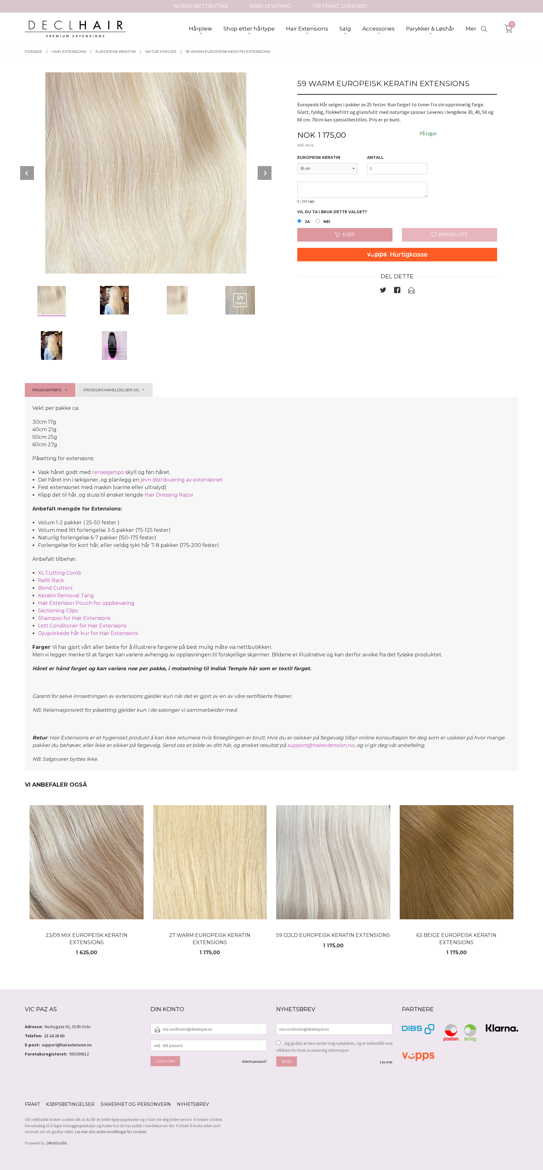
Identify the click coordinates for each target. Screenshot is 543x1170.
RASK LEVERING (270, 6)
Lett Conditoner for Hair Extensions (82, 626)
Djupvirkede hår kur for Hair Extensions (88, 633)
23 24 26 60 (54, 1036)
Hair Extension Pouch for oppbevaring (87, 603)
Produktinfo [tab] (47, 389)
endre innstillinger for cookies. (121, 1131)
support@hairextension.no (320, 745)
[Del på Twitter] (383, 291)
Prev (27, 173)
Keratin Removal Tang (66, 596)
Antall (375, 157)
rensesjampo (108, 472)
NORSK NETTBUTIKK (201, 6)
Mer (471, 28)
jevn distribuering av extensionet (182, 480)
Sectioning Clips (58, 611)
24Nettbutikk (56, 1143)
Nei (326, 221)
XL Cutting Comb (59, 573)
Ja (307, 221)
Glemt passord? (254, 1061)
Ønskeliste (452, 234)
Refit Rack (51, 580)
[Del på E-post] (411, 291)
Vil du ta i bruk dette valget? (332, 211)
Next (265, 173)
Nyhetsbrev (193, 1104)
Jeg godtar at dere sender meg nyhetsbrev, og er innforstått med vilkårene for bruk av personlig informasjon (334, 1047)
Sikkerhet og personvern (136, 1104)
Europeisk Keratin (318, 157)
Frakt (32, 1104)
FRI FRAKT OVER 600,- (341, 6)
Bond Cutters (55, 588)
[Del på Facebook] (397, 291)
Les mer (386, 1062)
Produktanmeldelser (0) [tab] (111, 389)
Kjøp (349, 234)
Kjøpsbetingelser (70, 1104)
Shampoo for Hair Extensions (74, 618)
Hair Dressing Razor (169, 495)
